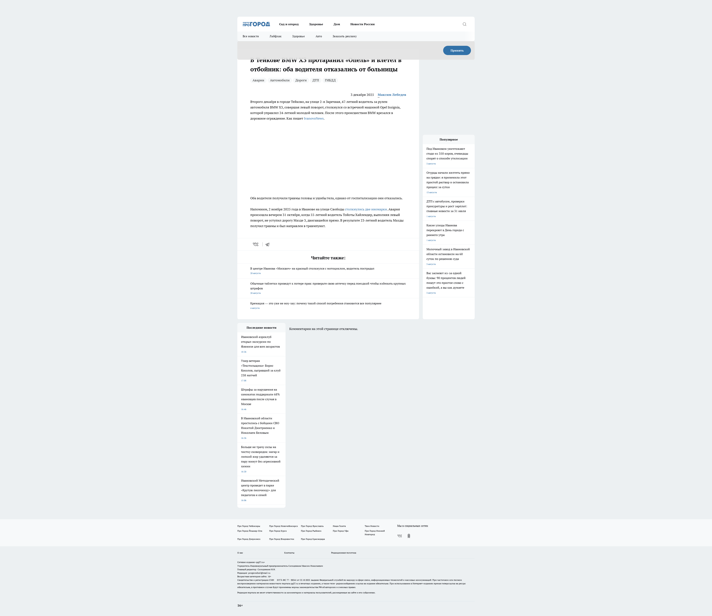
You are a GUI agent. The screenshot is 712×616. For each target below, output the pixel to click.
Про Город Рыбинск (311, 530)
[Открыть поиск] (464, 24)
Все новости (251, 36)
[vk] (256, 244)
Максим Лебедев (392, 95)
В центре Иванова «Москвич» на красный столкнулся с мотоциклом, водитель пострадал (312, 271)
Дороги (301, 80)
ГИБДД (330, 80)
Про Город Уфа (340, 530)
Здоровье (316, 24)
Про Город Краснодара (313, 539)
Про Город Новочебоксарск (283, 526)
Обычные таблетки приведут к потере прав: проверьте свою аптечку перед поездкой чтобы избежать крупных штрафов (328, 288)
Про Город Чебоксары (248, 526)
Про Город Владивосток (281, 539)
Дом (337, 24)
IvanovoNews (314, 118)
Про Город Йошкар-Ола (249, 530)
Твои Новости (372, 526)
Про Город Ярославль (312, 526)
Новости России (362, 24)
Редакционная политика (343, 552)
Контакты (289, 552)
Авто (319, 36)
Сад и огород (289, 24)
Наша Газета (339, 526)
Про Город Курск (278, 530)
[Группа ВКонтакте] (399, 536)
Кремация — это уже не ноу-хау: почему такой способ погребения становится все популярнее (315, 305)
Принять (457, 50)
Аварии (258, 80)
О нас (240, 552)
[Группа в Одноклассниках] (408, 536)
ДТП (315, 80)
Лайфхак (275, 36)
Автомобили (280, 80)
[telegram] (268, 244)
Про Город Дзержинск (248, 539)
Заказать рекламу (345, 36)
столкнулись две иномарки (366, 209)
